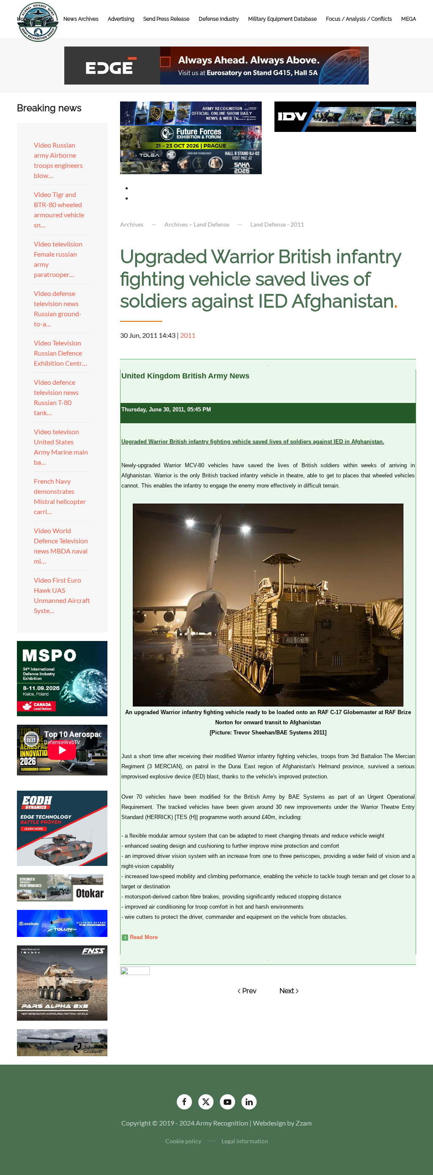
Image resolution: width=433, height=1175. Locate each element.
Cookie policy (183, 1141)
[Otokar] (62, 887)
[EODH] (62, 827)
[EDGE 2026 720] (216, 64)
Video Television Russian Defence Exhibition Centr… (60, 353)
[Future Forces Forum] (191, 137)
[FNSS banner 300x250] (62, 982)
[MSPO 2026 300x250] (62, 678)
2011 (187, 335)
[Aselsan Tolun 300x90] (62, 922)
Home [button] (24, 19)
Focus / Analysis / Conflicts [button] (359, 19)
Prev (249, 991)
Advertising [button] (121, 19)
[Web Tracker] (135, 970)
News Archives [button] (81, 19)
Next (287, 991)
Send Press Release (166, 19)
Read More (144, 937)
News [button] (47, 19)
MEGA (408, 19)
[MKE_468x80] (191, 161)
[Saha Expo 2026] (191, 113)
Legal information (245, 1141)
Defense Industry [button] (219, 19)
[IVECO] (345, 116)
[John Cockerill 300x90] (62, 1042)
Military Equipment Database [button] (282, 19)
